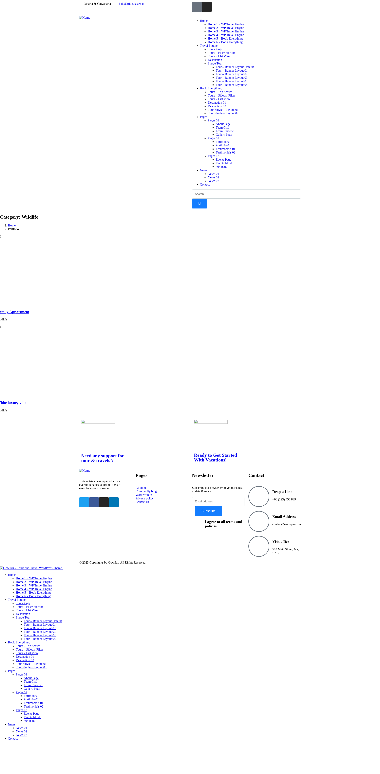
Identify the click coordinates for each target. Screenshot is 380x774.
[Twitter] (84, 502)
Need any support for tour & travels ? (102, 458)
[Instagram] (207, 7)
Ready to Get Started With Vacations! (215, 457)
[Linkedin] (114, 502)
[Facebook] (94, 502)
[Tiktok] (197, 7)
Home (12, 225)
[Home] (84, 17)
